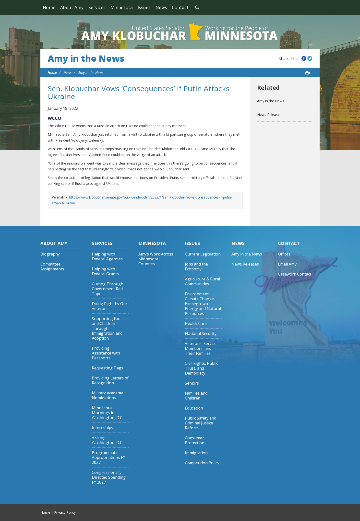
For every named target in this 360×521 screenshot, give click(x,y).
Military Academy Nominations (107, 395)
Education (194, 408)
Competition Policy (202, 463)
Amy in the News (86, 58)
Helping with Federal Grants (105, 271)
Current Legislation (203, 254)
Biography (50, 254)
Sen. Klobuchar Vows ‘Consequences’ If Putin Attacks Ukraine (138, 92)
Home (49, 7)
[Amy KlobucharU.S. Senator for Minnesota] (180, 32)
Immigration (196, 452)
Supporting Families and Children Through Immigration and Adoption (110, 328)
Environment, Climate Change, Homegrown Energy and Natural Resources (203, 303)
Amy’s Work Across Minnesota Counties (155, 259)
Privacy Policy (65, 512)
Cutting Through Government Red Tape (107, 288)
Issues (144, 7)
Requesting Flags (107, 368)
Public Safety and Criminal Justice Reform (200, 423)
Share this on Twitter (309, 58)
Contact (180, 7)
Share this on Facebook (303, 58)
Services (97, 7)
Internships (102, 427)
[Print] (307, 73)
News (161, 7)
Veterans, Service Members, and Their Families (200, 348)
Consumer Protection (194, 440)
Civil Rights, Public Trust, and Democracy (201, 368)
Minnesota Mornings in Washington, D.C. (107, 412)
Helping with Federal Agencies (107, 257)
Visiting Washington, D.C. (107, 440)
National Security (200, 333)
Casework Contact (294, 274)
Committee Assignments (52, 267)
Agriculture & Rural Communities (202, 282)
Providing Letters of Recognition (110, 381)
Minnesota (121, 7)
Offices (284, 254)
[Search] (197, 7)
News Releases (269, 114)
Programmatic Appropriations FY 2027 (108, 457)
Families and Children (196, 396)
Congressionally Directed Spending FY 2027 (109, 477)
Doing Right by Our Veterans (109, 306)
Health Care (196, 323)
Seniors (192, 383)
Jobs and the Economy (196, 267)
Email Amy (287, 264)
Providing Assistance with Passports (106, 353)
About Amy (72, 7)
